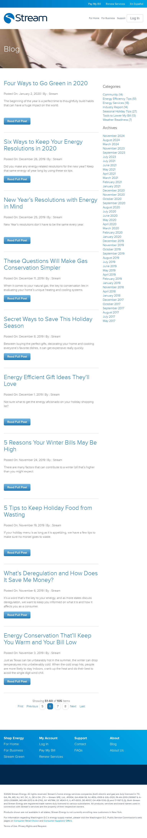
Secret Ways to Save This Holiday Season (48, 323)
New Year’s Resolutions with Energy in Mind (50, 203)
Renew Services (115, 4)
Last (83, 706)
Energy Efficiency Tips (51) (119, 99)
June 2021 (110, 165)
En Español (136, 4)
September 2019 (113, 254)
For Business (108, 18)
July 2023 (109, 157)
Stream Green (14, 756)
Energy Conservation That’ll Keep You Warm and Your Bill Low (47, 639)
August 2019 (111, 258)
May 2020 (109, 220)
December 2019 (113, 241)
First (20, 706)
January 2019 (111, 283)
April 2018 (109, 291)
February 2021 (112, 182)
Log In (135, 18)
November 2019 (113, 245)
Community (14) (113, 95)
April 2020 (110, 224)
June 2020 (110, 216)
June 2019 (110, 266)
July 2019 (109, 262)
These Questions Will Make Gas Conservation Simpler (46, 264)
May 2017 (109, 321)
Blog (113, 744)
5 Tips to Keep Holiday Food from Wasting (48, 511)
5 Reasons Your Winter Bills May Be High (50, 446)
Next (73, 706)
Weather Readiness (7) (117, 120)
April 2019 (109, 275)
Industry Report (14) (115, 107)
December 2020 (114, 190)
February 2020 (113, 232)
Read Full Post (17, 121)
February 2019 (112, 279)
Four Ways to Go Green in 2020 (46, 83)
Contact (80, 744)
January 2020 (112, 237)
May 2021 (109, 169)
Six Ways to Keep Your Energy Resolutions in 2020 (43, 145)
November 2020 (114, 195)
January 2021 (111, 186)
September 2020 (114, 203)
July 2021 (109, 161)
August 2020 (111, 207)
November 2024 (114, 136)
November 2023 (114, 148)
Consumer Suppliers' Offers (58, 820)
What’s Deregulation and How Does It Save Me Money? (51, 577)
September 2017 (113, 308)
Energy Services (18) (116, 103)
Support (121, 18)
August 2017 (111, 312)
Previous (32, 706)
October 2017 (111, 304)
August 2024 (111, 140)
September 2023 (114, 153)
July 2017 (109, 317)
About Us (117, 750)
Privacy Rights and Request (32, 826)
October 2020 (112, 199)
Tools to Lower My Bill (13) (119, 116)
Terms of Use (10, 826)
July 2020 (109, 211)
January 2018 (111, 296)
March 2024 (111, 144)
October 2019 (112, 249)
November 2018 (113, 287)
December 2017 (113, 300)
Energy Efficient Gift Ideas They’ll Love (46, 381)
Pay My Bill (94, 4)
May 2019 (109, 270)
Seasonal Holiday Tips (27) (120, 111)
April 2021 (109, 174)
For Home (94, 18)
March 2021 (110, 178)
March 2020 (111, 228)
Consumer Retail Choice (26, 820)
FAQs (78, 750)
